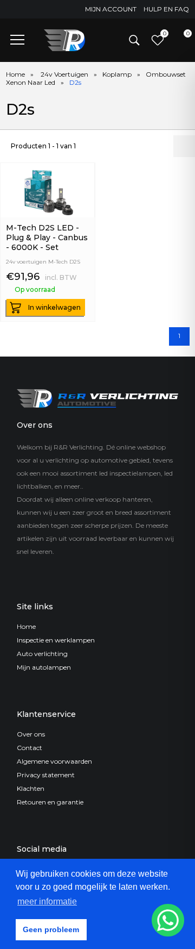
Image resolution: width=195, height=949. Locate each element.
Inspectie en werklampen (56, 640)
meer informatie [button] (47, 901)
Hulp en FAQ (166, 9)
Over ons (31, 734)
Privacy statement (46, 775)
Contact (29, 748)
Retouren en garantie (50, 802)
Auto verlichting (42, 654)
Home (15, 74)
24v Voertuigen (64, 74)
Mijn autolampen (44, 667)
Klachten (30, 788)
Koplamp (117, 74)
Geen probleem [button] (51, 929)
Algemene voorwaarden (54, 761)
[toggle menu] (17, 39)
